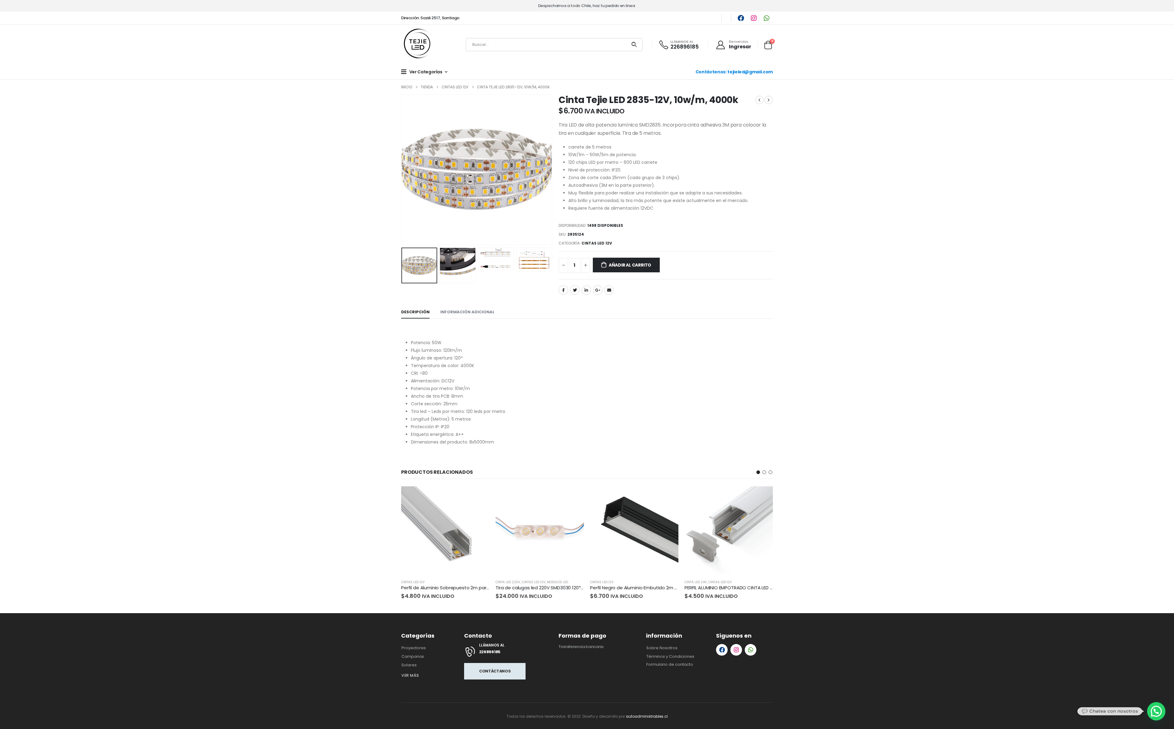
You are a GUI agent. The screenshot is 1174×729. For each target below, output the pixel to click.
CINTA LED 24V (696, 582)
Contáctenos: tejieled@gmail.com (734, 72)
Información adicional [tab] (467, 312)
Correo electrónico (609, 290)
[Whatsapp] (766, 18)
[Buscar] (634, 45)
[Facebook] (740, 18)
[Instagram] (753, 18)
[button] (758, 472)
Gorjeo (575, 290)
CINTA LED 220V (508, 582)
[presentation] (402, 170)
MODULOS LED (557, 582)
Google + (598, 290)
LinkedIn (586, 290)
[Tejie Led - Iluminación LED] (418, 44)
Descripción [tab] (415, 312)
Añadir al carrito (630, 265)
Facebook (563, 290)
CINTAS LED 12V (596, 243)
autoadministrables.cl (647, 716)
